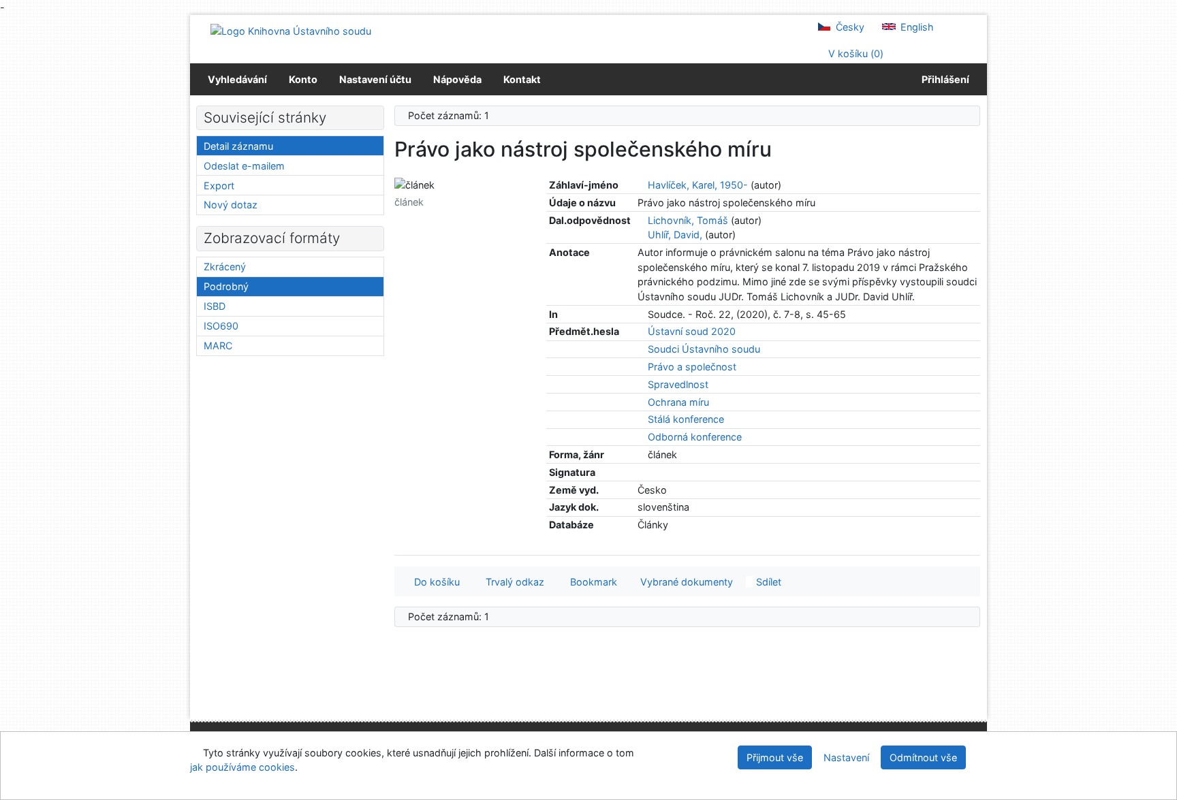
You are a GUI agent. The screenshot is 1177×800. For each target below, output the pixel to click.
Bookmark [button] (591, 582)
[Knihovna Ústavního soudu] (290, 30)
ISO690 (221, 326)
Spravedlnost (678, 384)
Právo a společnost (692, 366)
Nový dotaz (230, 204)
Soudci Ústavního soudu (704, 349)
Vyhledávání (237, 79)
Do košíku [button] (434, 582)
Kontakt (522, 79)
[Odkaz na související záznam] (641, 185)
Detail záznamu (238, 146)
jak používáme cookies (242, 767)
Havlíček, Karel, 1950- (698, 185)
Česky (848, 27)
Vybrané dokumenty (685, 582)
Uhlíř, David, (675, 234)
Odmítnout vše (923, 757)
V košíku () (854, 53)
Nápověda (457, 79)
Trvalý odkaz (512, 582)
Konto (303, 79)
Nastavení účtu (375, 79)
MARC (218, 345)
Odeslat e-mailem (244, 166)
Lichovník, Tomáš (688, 220)
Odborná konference (695, 437)
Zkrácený (225, 266)
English (916, 27)
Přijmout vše (775, 757)
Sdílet (767, 582)
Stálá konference (686, 419)
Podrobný (226, 286)
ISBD (214, 306)
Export (219, 185)
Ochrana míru (678, 402)
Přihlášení (943, 79)
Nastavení (846, 757)
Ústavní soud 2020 (692, 331)
